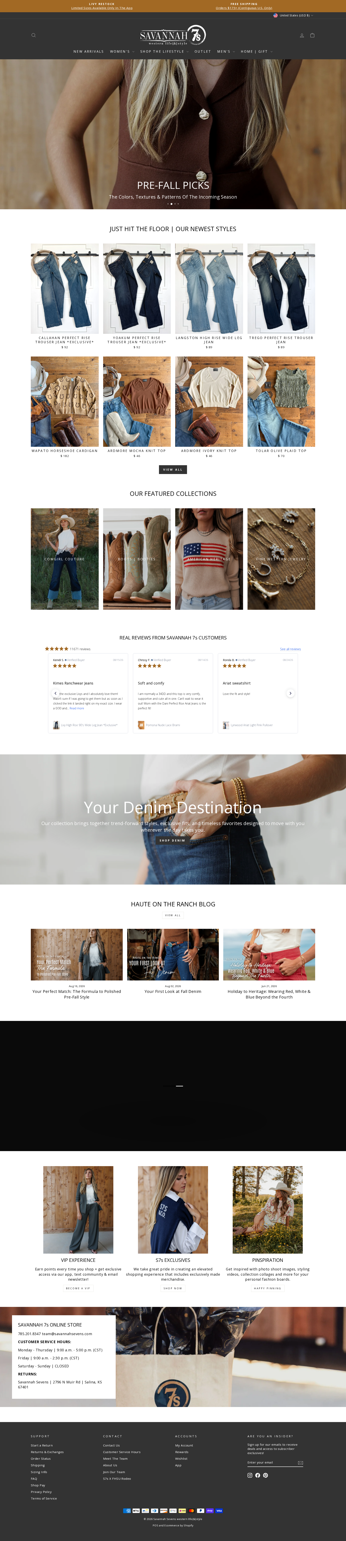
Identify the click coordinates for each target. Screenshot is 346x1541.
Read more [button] (246, 708)
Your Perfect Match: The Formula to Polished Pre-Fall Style (76, 994)
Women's (121, 51)
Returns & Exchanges (47, 1452)
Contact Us (111, 1445)
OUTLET (203, 51)
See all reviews (290, 649)
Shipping (38, 1465)
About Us (110, 1465)
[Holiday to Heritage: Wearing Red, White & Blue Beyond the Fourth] (269, 954)
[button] (55, 693)
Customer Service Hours (122, 1452)
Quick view (64, 329)
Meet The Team (115, 1458)
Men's (224, 51)
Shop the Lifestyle (163, 51)
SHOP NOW (173, 1288)
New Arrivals (88, 51)
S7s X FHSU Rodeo (117, 1479)
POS (155, 1525)
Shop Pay (38, 1485)
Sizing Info (39, 1472)
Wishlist (181, 1458)
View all (173, 469)
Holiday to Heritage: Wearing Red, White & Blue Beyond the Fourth (269, 994)
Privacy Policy (41, 1492)
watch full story (175, 1140)
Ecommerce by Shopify (178, 1525)
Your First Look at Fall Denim (173, 991)
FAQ (34, 1479)
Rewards (181, 1452)
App (178, 1465)
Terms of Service (44, 1498)
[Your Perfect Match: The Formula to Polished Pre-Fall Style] (77, 954)
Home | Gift (255, 51)
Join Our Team (114, 1472)
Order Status (41, 1458)
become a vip (78, 1288)
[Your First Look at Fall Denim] (173, 954)
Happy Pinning (268, 1288)
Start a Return (42, 1445)
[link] (88, 725)
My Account (184, 1445)
